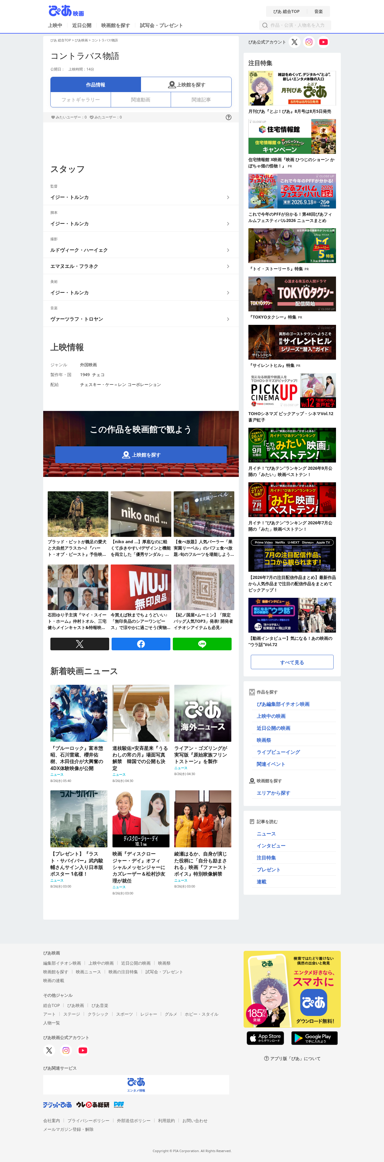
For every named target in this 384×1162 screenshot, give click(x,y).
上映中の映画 (271, 716)
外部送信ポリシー (134, 1120)
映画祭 (264, 740)
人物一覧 (51, 1023)
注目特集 (266, 857)
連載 (261, 881)
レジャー (148, 1014)
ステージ (71, 1014)
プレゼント (269, 869)
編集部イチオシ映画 (62, 963)
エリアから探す (273, 792)
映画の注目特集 (123, 972)
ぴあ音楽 (100, 1005)
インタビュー (271, 845)
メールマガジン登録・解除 (68, 1129)
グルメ (171, 1014)
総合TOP (51, 1005)
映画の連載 (53, 980)
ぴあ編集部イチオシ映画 (283, 704)
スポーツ (124, 1014)
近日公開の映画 (273, 728)
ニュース (266, 833)
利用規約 (166, 1120)
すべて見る (292, 662)
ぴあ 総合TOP (286, 11)
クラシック (98, 1014)
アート (49, 1014)
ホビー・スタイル (201, 1014)
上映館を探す (191, 84)
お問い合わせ (195, 1120)
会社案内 (51, 1120)
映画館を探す (115, 25)
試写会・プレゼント (161, 25)
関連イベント (271, 764)
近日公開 (82, 25)
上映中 (55, 25)
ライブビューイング (278, 752)
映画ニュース (88, 972)
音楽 (318, 11)
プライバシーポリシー (89, 1120)
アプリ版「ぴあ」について (295, 1058)
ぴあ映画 (81, 40)
